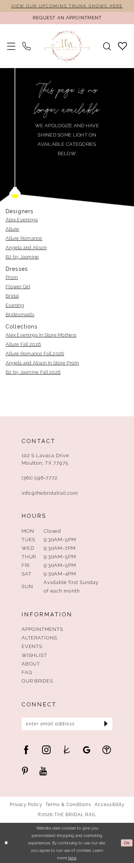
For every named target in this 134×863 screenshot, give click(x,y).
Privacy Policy (26, 804)
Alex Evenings (22, 219)
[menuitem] (11, 46)
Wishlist (35, 655)
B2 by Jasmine (22, 257)
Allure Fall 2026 (23, 344)
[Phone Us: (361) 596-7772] (26, 46)
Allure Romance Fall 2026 (35, 353)
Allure (12, 229)
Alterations (40, 638)
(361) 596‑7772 (40, 478)
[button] (11, 46)
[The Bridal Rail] (67, 46)
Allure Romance (24, 238)
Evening (15, 305)
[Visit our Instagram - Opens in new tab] (46, 750)
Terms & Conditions (68, 804)
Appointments (43, 629)
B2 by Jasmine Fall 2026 (33, 372)
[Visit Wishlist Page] (122, 46)
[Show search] (106, 46)
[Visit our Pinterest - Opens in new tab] (25, 771)
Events (32, 646)
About (31, 664)
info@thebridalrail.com (50, 493)
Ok (127, 843)
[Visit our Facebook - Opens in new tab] (26, 750)
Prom (12, 277)
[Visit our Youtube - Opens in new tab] (43, 771)
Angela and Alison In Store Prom (42, 363)
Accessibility (109, 804)
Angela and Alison (26, 247)
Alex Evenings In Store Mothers (41, 335)
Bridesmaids (20, 314)
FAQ (27, 672)
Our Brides (38, 681)
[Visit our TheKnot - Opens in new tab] (66, 750)
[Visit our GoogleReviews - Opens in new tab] (87, 750)
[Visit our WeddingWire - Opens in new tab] (106, 750)
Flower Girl (18, 286)
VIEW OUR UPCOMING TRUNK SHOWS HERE (67, 6)
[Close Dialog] (6, 843)
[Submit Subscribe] (105, 724)
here (72, 858)
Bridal (12, 296)
